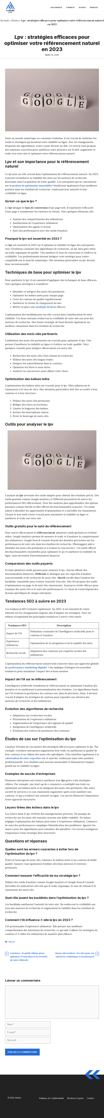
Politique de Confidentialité (51, 1098)
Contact (90, 1098)
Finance (70, 7)
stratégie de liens (46, 307)
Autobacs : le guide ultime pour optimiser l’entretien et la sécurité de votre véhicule (28, 957)
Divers (82, 7)
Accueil (4, 20)
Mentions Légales (75, 1098)
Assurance (56, 7)
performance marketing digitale (27, 667)
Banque (94, 7)
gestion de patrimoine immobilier (32, 185)
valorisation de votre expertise (23, 758)
